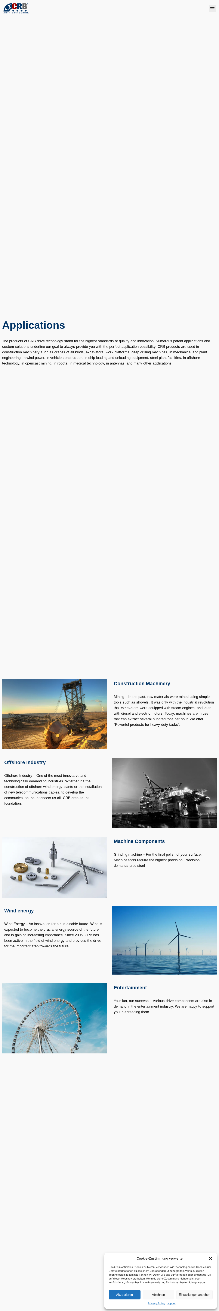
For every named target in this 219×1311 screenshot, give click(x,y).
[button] (210, 1258)
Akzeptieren (124, 1294)
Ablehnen (158, 1294)
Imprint (171, 1303)
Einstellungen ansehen (194, 1294)
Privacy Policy (156, 1303)
